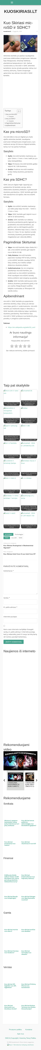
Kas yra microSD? (11, 114)
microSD (14, 538)
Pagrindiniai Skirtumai (13, 123)
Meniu (11, 2)
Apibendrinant (10, 125)
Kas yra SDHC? (10, 119)
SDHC (20, 538)
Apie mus (20, 1034)
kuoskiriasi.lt (20, 11)
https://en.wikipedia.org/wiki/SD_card (21, 327)
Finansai (8, 858)
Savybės (11, 116)
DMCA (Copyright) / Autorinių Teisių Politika (20, 1038)
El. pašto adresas (10, 607)
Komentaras (8, 571)
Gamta (7, 912)
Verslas (7, 967)
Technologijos (19, 534)
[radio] (12, 346)
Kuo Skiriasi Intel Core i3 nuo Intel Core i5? (19, 554)
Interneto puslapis (10, 617)
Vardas (6, 598)
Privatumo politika (15, 1029)
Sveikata (8, 803)
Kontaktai (28, 1029)
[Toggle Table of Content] (17, 111)
